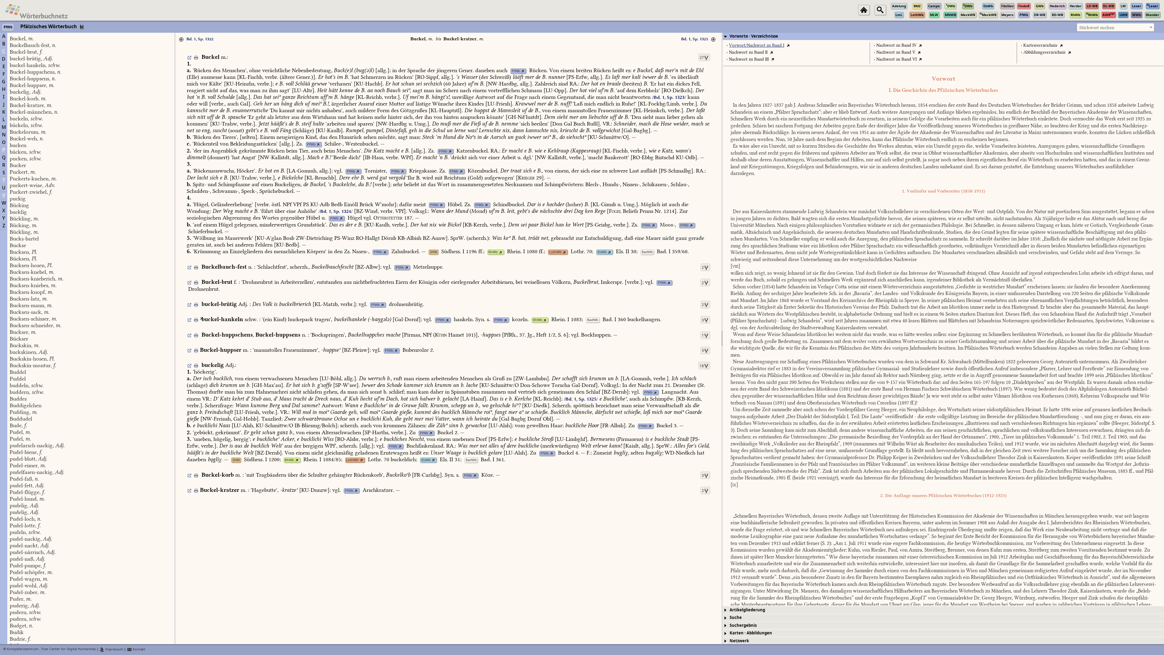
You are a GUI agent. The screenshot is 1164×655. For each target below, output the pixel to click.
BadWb (647, 252)
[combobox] (1115, 27)
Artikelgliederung (747, 610)
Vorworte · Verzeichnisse (754, 36)
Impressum (113, 649)
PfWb (516, 71)
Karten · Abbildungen (751, 633)
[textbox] (1115, 27)
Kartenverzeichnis (1040, 45)
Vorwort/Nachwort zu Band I (756, 45)
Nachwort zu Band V (895, 52)
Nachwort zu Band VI (896, 59)
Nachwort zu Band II (748, 52)
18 (702, 366)
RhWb (493, 252)
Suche (736, 617)
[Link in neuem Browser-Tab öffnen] (522, 71)
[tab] (943, 36)
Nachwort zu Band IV (896, 45)
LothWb (555, 252)
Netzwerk (739, 641)
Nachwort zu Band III (749, 59)
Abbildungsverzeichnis (1044, 52)
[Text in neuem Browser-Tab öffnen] (788, 45)
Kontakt (138, 649)
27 (702, 57)
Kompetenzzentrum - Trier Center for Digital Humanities (51, 649)
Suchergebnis (743, 625)
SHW (433, 252)
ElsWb (602, 252)
